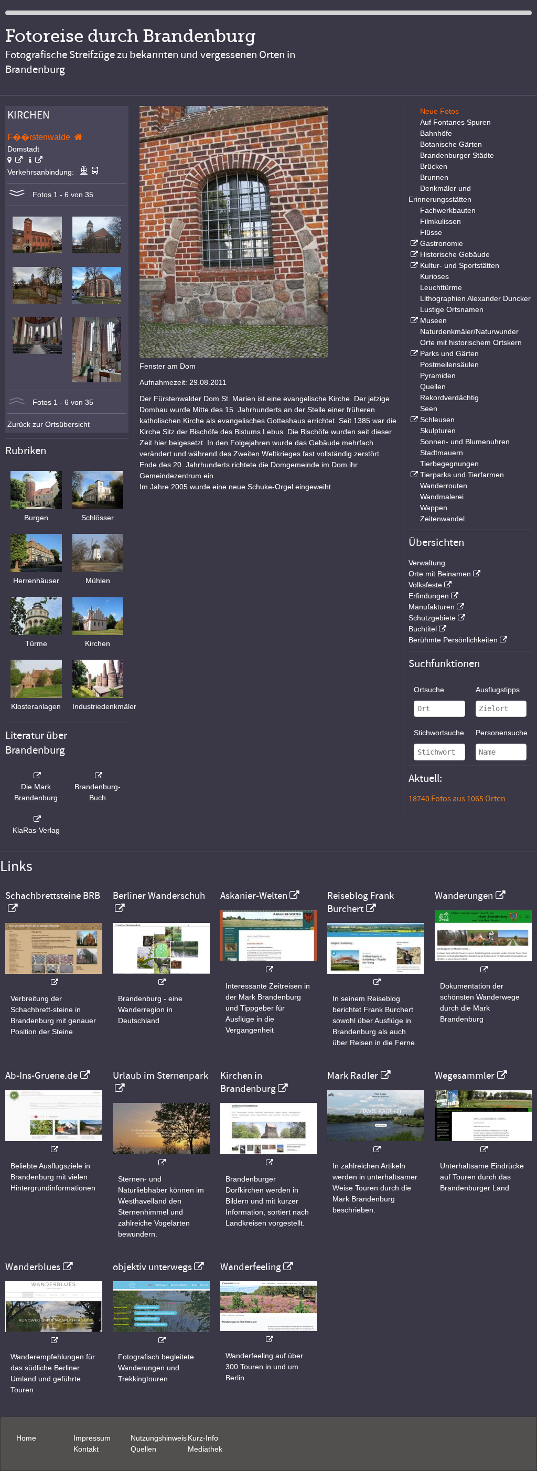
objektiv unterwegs (152, 1267)
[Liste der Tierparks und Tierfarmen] (413, 474)
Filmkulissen (440, 221)
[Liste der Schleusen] (413, 419)
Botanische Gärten (451, 144)
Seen (428, 408)
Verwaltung (427, 563)
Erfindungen (429, 596)
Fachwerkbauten (448, 210)
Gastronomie (441, 243)
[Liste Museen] (413, 320)
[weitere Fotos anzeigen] (16, 194)
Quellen (433, 386)
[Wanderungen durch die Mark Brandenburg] (483, 964)
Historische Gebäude (455, 254)
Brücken (433, 166)
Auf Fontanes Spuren (455, 122)
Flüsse (431, 232)
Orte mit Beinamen (440, 574)
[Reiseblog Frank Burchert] (375, 976)
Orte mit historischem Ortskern (471, 342)
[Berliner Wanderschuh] (161, 976)
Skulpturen (438, 430)
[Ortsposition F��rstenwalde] (15, 160)
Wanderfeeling (250, 1267)
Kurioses (434, 276)
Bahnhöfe (436, 133)
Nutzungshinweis (159, 1438)
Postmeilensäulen (449, 364)
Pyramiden (438, 375)
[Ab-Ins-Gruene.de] (53, 1144)
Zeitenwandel (442, 518)
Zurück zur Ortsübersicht (48, 424)
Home (26, 1438)
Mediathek (205, 1449)
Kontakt (86, 1449)
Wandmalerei (442, 496)
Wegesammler (465, 1075)
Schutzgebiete (432, 618)
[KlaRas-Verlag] (36, 819)
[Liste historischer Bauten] (413, 254)
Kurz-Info (203, 1438)
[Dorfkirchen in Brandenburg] (268, 1157)
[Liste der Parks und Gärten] (413, 353)
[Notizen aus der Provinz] (375, 1144)
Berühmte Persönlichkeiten (453, 640)
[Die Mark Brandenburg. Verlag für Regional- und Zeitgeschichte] (36, 775)
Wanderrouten (443, 485)
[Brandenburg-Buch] (98, 775)
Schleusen (437, 419)
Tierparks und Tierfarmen (462, 474)
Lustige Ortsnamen (452, 309)
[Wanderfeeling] (268, 1334)
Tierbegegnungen (449, 463)
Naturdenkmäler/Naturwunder (469, 331)
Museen (433, 320)
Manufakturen (432, 607)
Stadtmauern (441, 452)
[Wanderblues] (53, 1335)
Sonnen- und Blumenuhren (465, 441)
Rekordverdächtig (449, 397)
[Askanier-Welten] (268, 964)
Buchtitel (423, 629)
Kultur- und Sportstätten (459, 265)
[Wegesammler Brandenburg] (483, 1144)
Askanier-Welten (253, 895)
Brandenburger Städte (457, 155)
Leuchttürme (441, 287)
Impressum (92, 1438)
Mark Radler (352, 1075)
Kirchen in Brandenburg (248, 1081)
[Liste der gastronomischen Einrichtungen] (413, 243)
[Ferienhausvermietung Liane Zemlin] (161, 1157)
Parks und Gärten (449, 353)
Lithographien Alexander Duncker (475, 298)
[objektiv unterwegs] (161, 1335)
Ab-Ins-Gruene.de (41, 1075)
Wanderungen (464, 895)
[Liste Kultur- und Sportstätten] (413, 265)
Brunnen (434, 177)
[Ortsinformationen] (35, 160)
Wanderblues (32, 1267)
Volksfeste (425, 585)
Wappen (433, 507)
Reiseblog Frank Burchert (360, 902)
